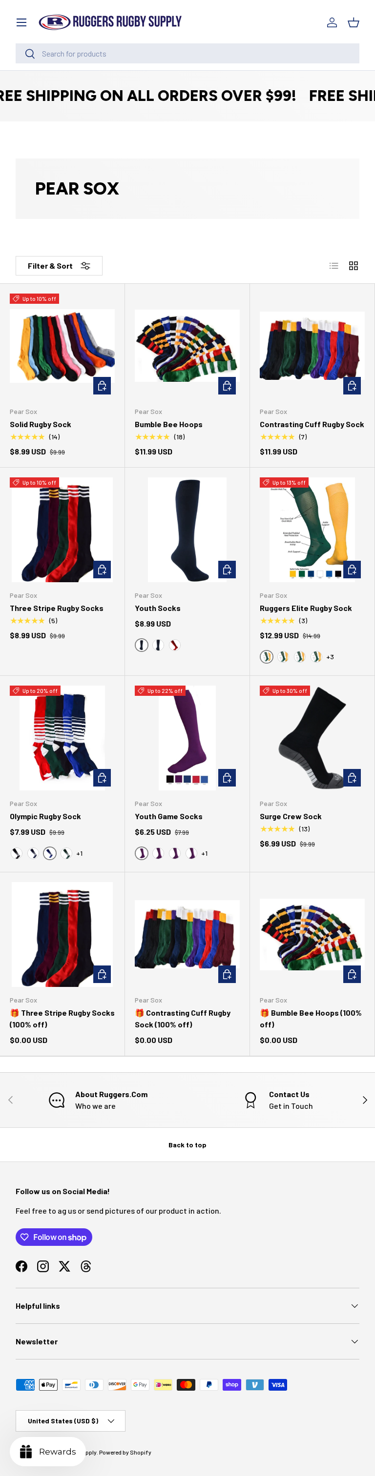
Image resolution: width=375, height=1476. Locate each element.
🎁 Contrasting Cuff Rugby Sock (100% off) (182, 1018)
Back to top (187, 1145)
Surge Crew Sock (291, 816)
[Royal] (316, 657)
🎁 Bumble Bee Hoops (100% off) (311, 1018)
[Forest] (283, 657)
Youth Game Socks (169, 816)
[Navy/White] (33, 853)
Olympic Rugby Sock (45, 816)
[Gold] (300, 657)
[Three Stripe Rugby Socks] (62, 529)
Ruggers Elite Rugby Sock (306, 607)
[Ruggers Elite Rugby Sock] (312, 529)
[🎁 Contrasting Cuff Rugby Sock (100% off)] (187, 934)
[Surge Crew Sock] (312, 738)
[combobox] (187, 53)
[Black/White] (16, 853)
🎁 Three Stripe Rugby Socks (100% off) (62, 1018)
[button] (353, 22)
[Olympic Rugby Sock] (62, 738)
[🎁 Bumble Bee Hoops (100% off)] (312, 934)
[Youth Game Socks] (187, 738)
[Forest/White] (66, 853)
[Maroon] (158, 853)
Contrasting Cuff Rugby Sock (312, 424)
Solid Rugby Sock (40, 424)
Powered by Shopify (125, 1452)
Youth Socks (158, 607)
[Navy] (175, 853)
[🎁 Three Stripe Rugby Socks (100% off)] (62, 934)
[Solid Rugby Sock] (62, 346)
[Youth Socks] (187, 529)
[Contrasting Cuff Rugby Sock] (312, 346)
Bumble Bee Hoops (169, 424)
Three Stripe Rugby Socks (57, 607)
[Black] (158, 645)
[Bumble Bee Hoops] (187, 346)
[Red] (175, 645)
